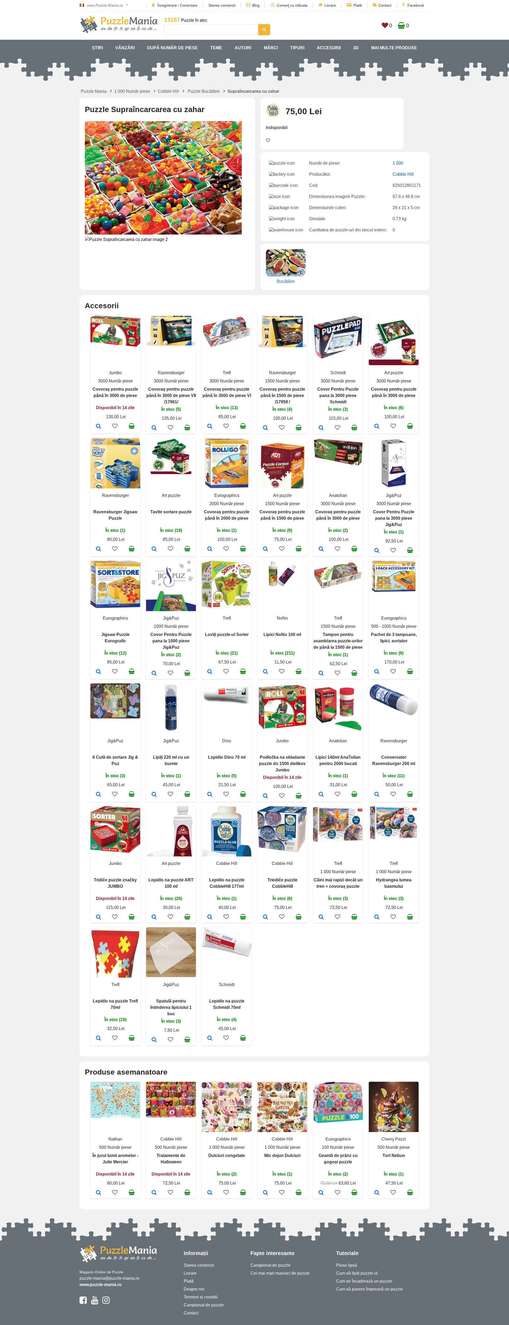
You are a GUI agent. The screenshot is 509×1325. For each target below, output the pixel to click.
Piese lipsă (346, 1265)
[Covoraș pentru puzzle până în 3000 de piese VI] (209, 426)
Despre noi (194, 1289)
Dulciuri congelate (226, 1155)
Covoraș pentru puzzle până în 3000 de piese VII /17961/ (171, 395)
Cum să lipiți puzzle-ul (357, 1273)
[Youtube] (94, 1302)
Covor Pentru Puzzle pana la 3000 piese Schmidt (338, 395)
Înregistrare (167, 5)
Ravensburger (171, 372)
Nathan (115, 1139)
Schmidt (338, 372)
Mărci (271, 48)
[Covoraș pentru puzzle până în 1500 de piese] (265, 549)
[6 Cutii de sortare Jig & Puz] (98, 794)
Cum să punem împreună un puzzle (369, 1289)
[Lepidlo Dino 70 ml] (209, 794)
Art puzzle (393, 372)
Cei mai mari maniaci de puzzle (280, 1273)
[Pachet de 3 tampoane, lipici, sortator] (376, 672)
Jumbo (115, 372)
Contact (384, 5)
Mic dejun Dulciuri (282, 1155)
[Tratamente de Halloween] (154, 1193)
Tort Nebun (394, 1155)
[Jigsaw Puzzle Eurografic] (98, 672)
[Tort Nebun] (376, 1193)
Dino (226, 741)
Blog (256, 5)
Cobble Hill (168, 91)
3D (356, 48)
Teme (216, 48)
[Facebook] (83, 1302)
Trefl (227, 372)
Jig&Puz (394, 495)
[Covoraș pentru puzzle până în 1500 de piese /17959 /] (265, 428)
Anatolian (338, 495)
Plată (357, 5)
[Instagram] (105, 1302)
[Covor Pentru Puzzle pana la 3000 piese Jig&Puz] (376, 550)
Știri (97, 48)
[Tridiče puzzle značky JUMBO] (98, 917)
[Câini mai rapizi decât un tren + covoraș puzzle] (321, 917)
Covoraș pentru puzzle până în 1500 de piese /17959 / (282, 395)
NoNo (282, 618)
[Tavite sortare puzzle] (154, 549)
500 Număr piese (115, 1147)
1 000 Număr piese (132, 91)
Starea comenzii (221, 5)
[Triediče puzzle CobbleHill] (265, 917)
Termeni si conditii (201, 1297)
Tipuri (297, 48)
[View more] (115, 345)
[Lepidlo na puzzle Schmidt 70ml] (209, 1038)
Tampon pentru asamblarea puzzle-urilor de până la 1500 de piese (338, 641)
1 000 (398, 163)
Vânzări (125, 48)
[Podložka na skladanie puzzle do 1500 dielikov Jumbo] (265, 796)
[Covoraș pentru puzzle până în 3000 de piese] (98, 426)
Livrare (330, 5)
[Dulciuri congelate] (209, 1193)
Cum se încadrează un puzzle (364, 1281)
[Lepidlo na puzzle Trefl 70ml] (98, 1038)
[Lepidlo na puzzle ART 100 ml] (154, 917)
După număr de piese (172, 48)
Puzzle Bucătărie (204, 91)
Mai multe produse (394, 48)
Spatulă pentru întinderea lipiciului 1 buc (171, 1007)
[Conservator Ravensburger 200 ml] (376, 794)
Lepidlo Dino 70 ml (226, 757)
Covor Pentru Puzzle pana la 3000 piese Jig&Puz (393, 518)
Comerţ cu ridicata (292, 5)
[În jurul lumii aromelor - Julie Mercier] (98, 1193)
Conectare (189, 5)
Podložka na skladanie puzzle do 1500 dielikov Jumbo (282, 763)
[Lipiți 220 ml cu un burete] (154, 794)
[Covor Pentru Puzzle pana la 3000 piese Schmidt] (321, 428)
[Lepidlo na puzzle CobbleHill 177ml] (209, 917)
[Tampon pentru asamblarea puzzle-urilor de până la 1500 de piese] (321, 673)
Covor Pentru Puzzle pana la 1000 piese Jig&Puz (171, 641)
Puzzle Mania (94, 91)
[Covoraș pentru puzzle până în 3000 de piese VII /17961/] (154, 428)
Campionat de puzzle (204, 1305)
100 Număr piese (338, 1147)
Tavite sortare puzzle (171, 512)
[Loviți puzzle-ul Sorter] (209, 672)
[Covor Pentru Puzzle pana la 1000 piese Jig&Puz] (154, 673)
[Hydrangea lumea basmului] (376, 917)
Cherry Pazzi (393, 1139)
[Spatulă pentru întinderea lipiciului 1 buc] (154, 1040)
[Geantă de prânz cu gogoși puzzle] (321, 1193)
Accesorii (329, 48)
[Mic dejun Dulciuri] (265, 1193)
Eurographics (226, 495)
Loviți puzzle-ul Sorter (227, 634)
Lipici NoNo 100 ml (282, 634)
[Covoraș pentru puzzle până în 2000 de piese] (209, 549)
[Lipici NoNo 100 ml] (265, 672)
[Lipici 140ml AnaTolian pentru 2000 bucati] (321, 794)
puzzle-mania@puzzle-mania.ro (109, 1278)
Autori (243, 48)
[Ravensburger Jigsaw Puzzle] (98, 549)
